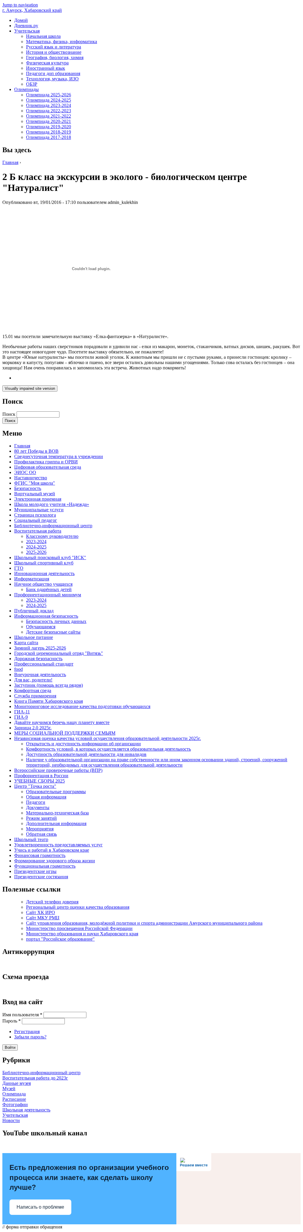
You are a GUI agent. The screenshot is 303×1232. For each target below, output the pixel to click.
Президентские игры (35, 871)
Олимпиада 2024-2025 (48, 100)
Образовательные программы (56, 791)
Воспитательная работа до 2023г (35, 1077)
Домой (21, 20)
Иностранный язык (45, 68)
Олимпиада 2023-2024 (48, 105)
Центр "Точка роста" (35, 786)
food (18, 669)
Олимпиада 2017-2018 (48, 137)
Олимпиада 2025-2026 (48, 94)
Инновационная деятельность (44, 573)
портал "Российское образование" (60, 939)
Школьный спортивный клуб (43, 562)
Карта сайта (26, 642)
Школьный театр (31, 839)
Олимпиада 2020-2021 (48, 121)
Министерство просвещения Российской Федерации (79, 928)
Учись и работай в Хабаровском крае (51, 850)
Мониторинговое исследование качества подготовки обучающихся (82, 706)
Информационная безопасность (46, 616)
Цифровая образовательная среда (47, 467)
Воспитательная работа (37, 530)
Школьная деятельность (26, 1109)
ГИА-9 (21, 717)
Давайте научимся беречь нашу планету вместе (61, 722)
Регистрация (27, 1031)
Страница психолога (35, 514)
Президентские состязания (41, 876)
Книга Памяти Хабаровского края (48, 701)
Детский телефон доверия (52, 901)
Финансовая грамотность (39, 855)
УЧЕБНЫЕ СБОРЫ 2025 (39, 780)
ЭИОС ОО (25, 472)
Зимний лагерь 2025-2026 (40, 647)
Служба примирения (35, 695)
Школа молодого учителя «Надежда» (51, 504)
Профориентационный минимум (47, 594)
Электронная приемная (37, 498)
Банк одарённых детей (49, 589)
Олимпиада (14, 1093)
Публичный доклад (34, 610)
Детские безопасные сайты (53, 631)
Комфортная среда (32, 690)
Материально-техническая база (57, 812)
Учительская (27, 30)
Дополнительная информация (56, 823)
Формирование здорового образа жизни (54, 860)
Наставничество (30, 477)
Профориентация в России (41, 775)
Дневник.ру (26, 25)
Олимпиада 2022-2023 (48, 110)
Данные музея (16, 1083)
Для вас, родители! (33, 679)
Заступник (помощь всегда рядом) (48, 685)
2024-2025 (36, 546)
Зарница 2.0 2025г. (32, 727)
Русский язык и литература (53, 46)
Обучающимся (40, 626)
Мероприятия (40, 828)
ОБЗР (31, 84)
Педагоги (35, 802)
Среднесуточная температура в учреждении (58, 456)
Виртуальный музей (34, 493)
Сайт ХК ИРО (40, 912)
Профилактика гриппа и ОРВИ (46, 461)
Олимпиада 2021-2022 (48, 116)
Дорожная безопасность (38, 658)
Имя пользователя (22, 1014)
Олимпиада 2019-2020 (48, 126)
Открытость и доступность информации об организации (83, 743)
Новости (11, 1120)
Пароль (11, 1020)
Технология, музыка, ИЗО (52, 78)
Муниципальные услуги (39, 509)
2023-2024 (36, 541)
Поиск (9, 414)
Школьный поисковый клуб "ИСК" (50, 557)
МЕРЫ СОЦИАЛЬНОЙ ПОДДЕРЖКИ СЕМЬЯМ (64, 733)
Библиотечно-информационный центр (53, 525)
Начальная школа (43, 36)
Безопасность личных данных (56, 621)
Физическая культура (47, 62)
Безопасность (27, 488)
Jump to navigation (20, 4)
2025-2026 (36, 552)
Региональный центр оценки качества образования (77, 907)
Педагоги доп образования (53, 73)
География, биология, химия (54, 57)
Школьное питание (33, 637)
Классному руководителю (52, 536)
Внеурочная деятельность (40, 674)
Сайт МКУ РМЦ (42, 917)
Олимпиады (26, 89)
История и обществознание (53, 52)
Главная (10, 162)
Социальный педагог (35, 520)
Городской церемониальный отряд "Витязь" (58, 653)
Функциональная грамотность (44, 866)
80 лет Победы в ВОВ (36, 451)
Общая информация (46, 796)
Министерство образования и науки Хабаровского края (82, 933)
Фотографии (15, 1104)
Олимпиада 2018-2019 (48, 131)
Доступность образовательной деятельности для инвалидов (86, 754)
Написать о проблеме (40, 1207)
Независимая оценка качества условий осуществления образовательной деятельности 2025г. (107, 738)
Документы (37, 807)
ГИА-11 (22, 711)
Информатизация (31, 578)
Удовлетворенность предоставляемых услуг (58, 844)
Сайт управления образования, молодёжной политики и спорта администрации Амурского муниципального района (144, 923)
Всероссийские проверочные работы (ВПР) (58, 770)
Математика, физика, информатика (61, 41)
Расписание (14, 1099)
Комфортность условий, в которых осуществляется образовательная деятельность (108, 748)
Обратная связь (41, 834)
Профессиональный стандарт (43, 663)
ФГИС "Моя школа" (34, 483)
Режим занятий (41, 818)
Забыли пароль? (30, 1036)
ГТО (18, 568)
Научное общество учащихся (43, 584)
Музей (8, 1088)
